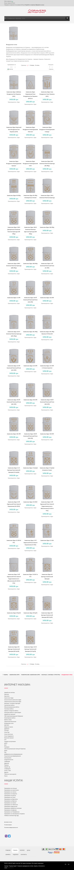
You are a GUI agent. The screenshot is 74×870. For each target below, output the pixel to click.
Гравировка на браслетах (11, 799)
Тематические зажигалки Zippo (30, 674)
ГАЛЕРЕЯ (22, 850)
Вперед (32, 65)
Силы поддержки (9, 736)
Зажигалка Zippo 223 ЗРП (30, 366)
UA (68, 864)
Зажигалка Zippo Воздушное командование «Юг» (30, 163)
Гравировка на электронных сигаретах (14, 813)
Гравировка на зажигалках (11, 790)
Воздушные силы (8, 723)
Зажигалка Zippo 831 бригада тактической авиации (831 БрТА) (47, 615)
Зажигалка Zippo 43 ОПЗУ (30, 502)
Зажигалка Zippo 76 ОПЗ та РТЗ (30, 575)
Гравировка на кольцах (10, 788)
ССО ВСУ (6, 730)
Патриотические (8, 759)
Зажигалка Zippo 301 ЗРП (30, 400)
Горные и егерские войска (11, 710)
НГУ (5, 739)
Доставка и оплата (8, 822)
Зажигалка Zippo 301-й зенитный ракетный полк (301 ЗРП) (14, 402)
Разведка (6, 747)
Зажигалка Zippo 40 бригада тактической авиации (47, 577)
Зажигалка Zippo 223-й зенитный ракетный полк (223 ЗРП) (14, 368)
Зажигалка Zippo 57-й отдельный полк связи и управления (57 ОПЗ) (30, 543)
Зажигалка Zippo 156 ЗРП (47, 297)
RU (65, 864)
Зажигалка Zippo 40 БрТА (14, 613)
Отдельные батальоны (10, 721)
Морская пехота (8, 727)
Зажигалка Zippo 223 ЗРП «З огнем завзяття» (47, 367)
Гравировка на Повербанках (11, 812)
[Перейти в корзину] (12, 1)
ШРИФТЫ (8, 854)
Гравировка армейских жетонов (12, 808)
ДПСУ (5, 743)
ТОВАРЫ (5, 674)
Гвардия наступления (10, 741)
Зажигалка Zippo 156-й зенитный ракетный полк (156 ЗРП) (30, 300)
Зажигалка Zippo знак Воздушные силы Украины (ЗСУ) (47, 94)
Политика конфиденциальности (11, 827)
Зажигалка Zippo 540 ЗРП (47, 434)
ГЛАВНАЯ (8, 850)
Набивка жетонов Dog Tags (11, 815)
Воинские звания (9, 738)
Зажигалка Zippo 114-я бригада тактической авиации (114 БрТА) (30, 649)
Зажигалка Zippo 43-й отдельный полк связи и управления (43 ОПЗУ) (14, 504)
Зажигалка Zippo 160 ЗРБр (47, 227)
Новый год (7, 767)
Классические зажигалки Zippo (12, 700)
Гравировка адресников (10, 806)
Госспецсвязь (7, 758)
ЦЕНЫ (28, 850)
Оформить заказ (39, 5)
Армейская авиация (9, 714)
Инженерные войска (9, 718)
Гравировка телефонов (10, 810)
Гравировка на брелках (10, 801)
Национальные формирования (12, 756)
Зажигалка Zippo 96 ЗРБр (14, 195)
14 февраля (7, 768)
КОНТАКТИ (11, 868)
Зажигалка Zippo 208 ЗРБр (30, 263)
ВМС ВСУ (6, 725)
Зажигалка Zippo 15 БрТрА (30, 468)
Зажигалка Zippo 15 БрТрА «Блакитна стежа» (47, 469)
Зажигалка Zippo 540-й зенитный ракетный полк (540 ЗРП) (30, 436)
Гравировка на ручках (10, 795)
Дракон (6, 772)
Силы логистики (8, 734)
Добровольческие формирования (13, 754)
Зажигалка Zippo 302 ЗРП (14, 434)
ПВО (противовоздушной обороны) (13, 716)
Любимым (7, 761)
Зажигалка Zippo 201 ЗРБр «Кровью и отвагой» (47, 333)
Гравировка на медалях (10, 794)
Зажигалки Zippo (14, 674)
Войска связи (8, 719)
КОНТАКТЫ (24, 854)
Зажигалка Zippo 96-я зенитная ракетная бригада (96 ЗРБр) (47, 163)
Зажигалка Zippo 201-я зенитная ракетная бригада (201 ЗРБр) (13, 334)
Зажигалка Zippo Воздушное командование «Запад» (47, 129)
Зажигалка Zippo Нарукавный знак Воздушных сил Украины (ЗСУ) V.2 (30, 95)
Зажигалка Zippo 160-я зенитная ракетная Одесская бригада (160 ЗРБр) (30, 231)
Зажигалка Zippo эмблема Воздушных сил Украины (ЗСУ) (13, 94)
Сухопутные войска (9, 705)
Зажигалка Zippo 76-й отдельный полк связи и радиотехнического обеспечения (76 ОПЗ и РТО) (14, 579)
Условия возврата (8, 824)
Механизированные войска (11, 707)
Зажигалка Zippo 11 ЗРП (13, 297)
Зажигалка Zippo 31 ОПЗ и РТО (14, 541)
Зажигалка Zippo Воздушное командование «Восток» (30, 129)
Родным (6, 765)
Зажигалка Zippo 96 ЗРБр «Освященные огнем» (30, 196)
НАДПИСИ (15, 854)
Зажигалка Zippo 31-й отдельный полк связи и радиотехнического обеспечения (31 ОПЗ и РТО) (47, 506)
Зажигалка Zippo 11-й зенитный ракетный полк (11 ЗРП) (47, 266)
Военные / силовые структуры (51, 674)
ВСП (5, 745)
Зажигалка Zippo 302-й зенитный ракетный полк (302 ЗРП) (47, 402)
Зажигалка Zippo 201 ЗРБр (30, 331)
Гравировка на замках (10, 803)
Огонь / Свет (7, 770)
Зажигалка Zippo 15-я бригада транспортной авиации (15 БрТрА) (13, 470)
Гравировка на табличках (11, 804)
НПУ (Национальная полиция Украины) (14, 749)
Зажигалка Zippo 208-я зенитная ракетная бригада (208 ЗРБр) (13, 266)
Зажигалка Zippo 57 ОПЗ (47, 540)
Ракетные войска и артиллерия (12, 712)
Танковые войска (9, 709)
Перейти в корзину (30, 5)
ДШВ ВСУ (6, 729)
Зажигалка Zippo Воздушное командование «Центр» (13, 163)
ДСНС (5, 750)
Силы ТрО (6, 732)
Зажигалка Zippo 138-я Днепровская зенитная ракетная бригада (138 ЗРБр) (13, 231)
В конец (37, 65)
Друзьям (6, 763)
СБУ (5, 752)
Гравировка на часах (9, 797)
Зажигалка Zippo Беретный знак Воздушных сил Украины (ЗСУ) (13, 129)
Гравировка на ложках (10, 792)
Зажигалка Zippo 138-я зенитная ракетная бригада (47, 196)
